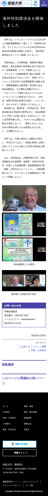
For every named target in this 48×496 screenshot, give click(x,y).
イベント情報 (39, 346)
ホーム (5, 406)
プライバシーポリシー (12, 485)
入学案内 (6, 424)
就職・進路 (28, 406)
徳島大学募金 (35, 5)
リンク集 (29, 485)
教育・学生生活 (9, 429)
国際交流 (27, 424)
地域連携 (27, 418)
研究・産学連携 (30, 412)
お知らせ (25, 346)
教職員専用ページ (10, 482)
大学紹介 (6, 412)
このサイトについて (30, 482)
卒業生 (26, 429)
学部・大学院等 (38, 350)
